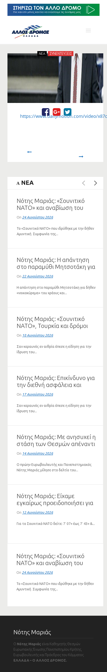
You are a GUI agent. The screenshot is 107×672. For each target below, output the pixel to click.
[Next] (81, 154)
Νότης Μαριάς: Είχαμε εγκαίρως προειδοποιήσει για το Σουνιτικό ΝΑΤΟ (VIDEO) (55, 503)
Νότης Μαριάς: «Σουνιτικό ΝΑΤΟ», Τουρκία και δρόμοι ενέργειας (52, 326)
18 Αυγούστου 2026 (37, 335)
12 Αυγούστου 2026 (37, 512)
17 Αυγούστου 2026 (37, 394)
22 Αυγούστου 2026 (37, 276)
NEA (42, 54)
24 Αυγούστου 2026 (37, 217)
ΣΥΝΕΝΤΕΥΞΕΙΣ (61, 54)
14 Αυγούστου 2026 (37, 453)
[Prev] (29, 154)
